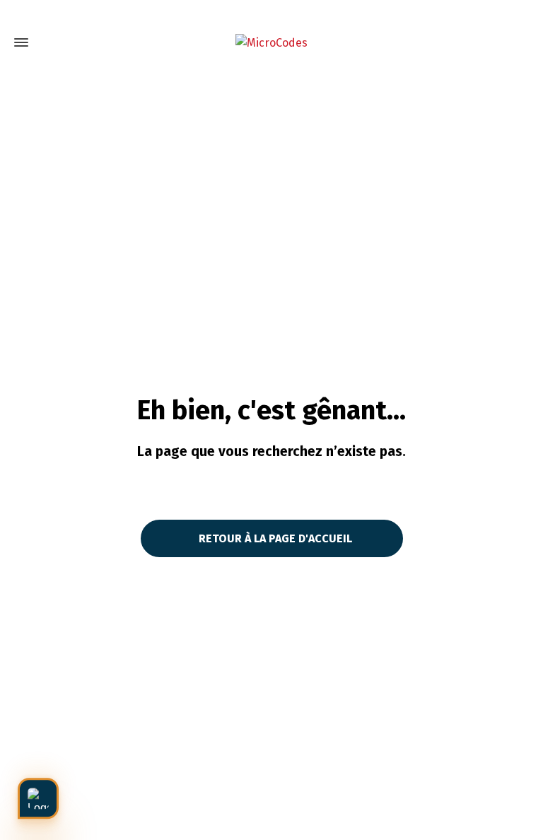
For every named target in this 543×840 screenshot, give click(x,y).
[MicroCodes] (271, 42)
